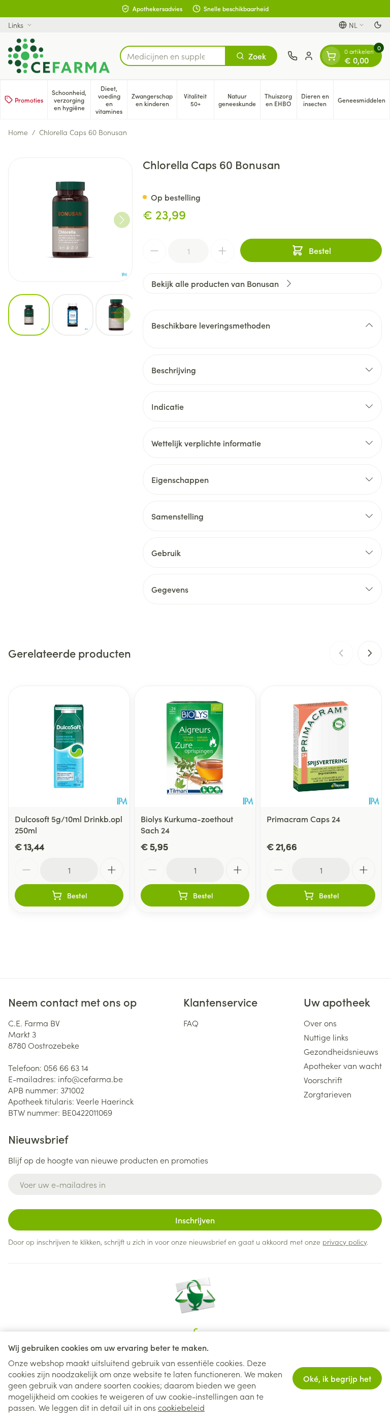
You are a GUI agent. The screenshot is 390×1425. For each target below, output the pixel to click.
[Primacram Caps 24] (321, 746)
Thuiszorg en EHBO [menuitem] (281, 99)
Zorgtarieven (327, 1093)
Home (18, 132)
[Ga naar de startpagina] (59, 56)
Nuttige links (326, 1037)
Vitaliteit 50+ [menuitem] (198, 99)
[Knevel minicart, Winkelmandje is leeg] (331, 56)
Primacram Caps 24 (303, 818)
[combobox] (173, 56)
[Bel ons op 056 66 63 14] (292, 56)
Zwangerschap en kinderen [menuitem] (154, 99)
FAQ (191, 1022)
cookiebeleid (181, 1407)
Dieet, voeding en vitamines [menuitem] (111, 99)
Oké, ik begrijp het (337, 1378)
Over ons (320, 1022)
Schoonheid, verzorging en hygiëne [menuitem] (71, 100)
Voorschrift (323, 1079)
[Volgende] (122, 220)
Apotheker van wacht (343, 1065)
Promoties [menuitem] (29, 99)
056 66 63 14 (66, 1067)
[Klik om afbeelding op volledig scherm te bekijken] (70, 219)
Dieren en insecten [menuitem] (317, 99)
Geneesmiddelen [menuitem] (363, 101)
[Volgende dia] (370, 653)
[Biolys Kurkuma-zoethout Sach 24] (195, 746)
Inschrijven (195, 1219)
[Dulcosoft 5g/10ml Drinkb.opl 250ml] (69, 746)
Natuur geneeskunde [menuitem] (239, 99)
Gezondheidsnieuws (341, 1051)
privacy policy (344, 1242)
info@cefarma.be (90, 1078)
